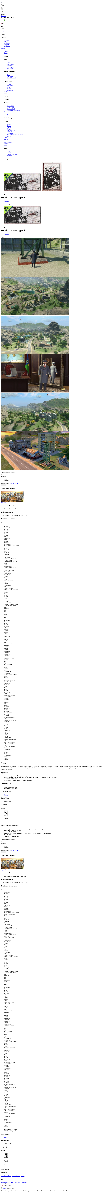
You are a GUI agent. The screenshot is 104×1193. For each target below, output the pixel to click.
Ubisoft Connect (11, 78)
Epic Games (10, 76)
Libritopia (9, 131)
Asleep (9, 124)
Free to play (10, 68)
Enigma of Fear (11, 130)
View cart (3, 16)
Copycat (9, 129)
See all (5, 91)
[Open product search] (1, 7)
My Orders (7, 43)
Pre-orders (9, 65)
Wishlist (6, 41)
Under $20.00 (10, 106)
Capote (9, 127)
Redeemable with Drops (13, 110)
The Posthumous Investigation (15, 134)
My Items (6, 40)
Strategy (6, 795)
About (8, 151)
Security (23, 1176)
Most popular (10, 67)
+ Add (2, 31)
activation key (15, 483)
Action (9, 84)
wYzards (9, 136)
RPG (8, 87)
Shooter (9, 88)
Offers (8, 62)
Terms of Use (8, 1182)
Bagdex (9, 126)
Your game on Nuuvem (13, 154)
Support (3, 1182)
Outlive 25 (10, 133)
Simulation (10, 90)
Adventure (10, 85)
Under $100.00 (11, 109)
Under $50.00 (10, 107)
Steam (8, 75)
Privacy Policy (23, 1182)
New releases (10, 64)
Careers (9, 152)
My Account (7, 46)
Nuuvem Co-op (11, 155)
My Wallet (6, 44)
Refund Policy (16, 1182)
